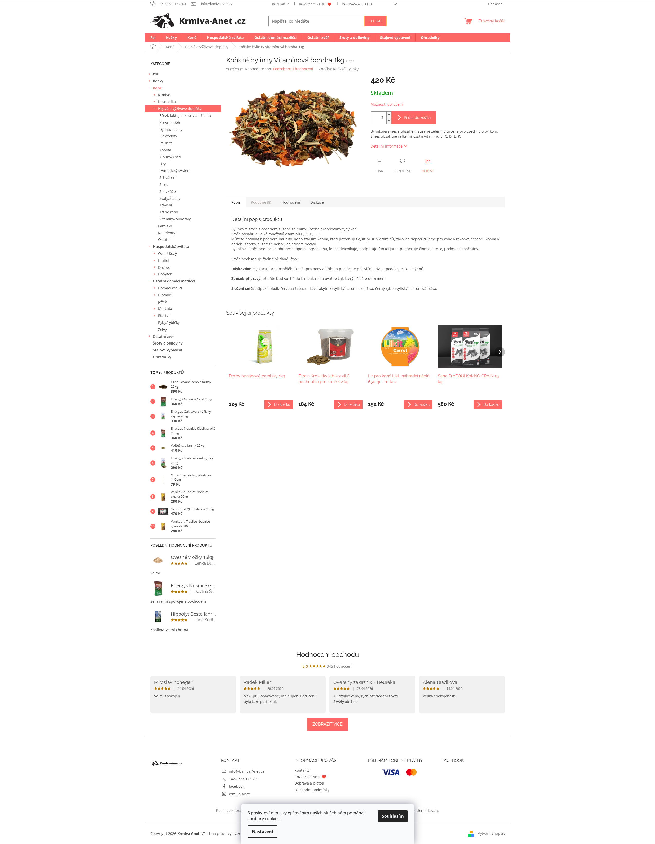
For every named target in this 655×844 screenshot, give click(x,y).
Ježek (162, 301)
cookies (272, 818)
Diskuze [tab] (317, 202)
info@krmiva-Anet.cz (246, 771)
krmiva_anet (239, 793)
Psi (155, 74)
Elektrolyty (168, 136)
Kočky (158, 81)
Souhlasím (393, 816)
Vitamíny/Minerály (175, 219)
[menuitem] (153, 37)
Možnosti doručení (387, 104)
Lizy (162, 163)
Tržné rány (168, 212)
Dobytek (165, 274)
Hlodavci (165, 294)
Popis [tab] (236, 202)
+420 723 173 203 (244, 778)
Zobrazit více (327, 724)
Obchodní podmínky (311, 789)
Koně (157, 87)
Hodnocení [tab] (291, 202)
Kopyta (165, 150)
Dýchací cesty (170, 129)
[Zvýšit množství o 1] (388, 115)
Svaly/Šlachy (169, 198)
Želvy (162, 329)
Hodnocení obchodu (327, 654)
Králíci (163, 260)
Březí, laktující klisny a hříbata (185, 115)
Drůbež (164, 267)
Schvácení (168, 177)
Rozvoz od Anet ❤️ (315, 4)
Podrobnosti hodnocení (293, 68)
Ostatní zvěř (163, 336)
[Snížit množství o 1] (388, 121)
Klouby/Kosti (170, 156)
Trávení (165, 205)
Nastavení (262, 831)
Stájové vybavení (167, 350)
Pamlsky (165, 225)
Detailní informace (387, 146)
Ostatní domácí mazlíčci (174, 281)
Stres (163, 184)
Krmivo (164, 94)
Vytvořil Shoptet (491, 833)
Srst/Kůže (167, 191)
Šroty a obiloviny (168, 343)
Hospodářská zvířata (171, 246)
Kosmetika (167, 101)
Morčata (165, 308)
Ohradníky (162, 357)
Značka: (339, 68)
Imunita (166, 143)
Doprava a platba (357, 4)
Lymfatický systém (174, 170)
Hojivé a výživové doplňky (180, 108)
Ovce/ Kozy (167, 253)
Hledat (375, 21)
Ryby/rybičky (169, 322)
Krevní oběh (169, 122)
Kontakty (280, 4)
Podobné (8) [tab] (261, 202)
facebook (236, 786)
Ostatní (164, 239)
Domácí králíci (170, 288)
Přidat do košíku (417, 118)
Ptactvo (164, 315)
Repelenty (166, 232)
